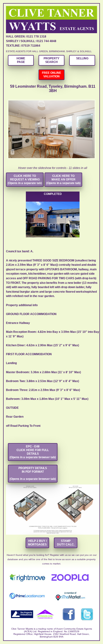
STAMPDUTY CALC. (65, 542)
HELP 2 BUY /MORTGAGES (37, 542)
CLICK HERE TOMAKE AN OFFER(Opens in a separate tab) (63, 179)
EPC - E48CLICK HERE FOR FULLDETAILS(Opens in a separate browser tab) (33, 452)
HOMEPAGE (21, 60)
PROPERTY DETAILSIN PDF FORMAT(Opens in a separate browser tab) (33, 473)
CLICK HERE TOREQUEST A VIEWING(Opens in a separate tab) (25, 179)
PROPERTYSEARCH (51, 60)
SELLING (82, 58)
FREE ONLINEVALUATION (51, 74)
